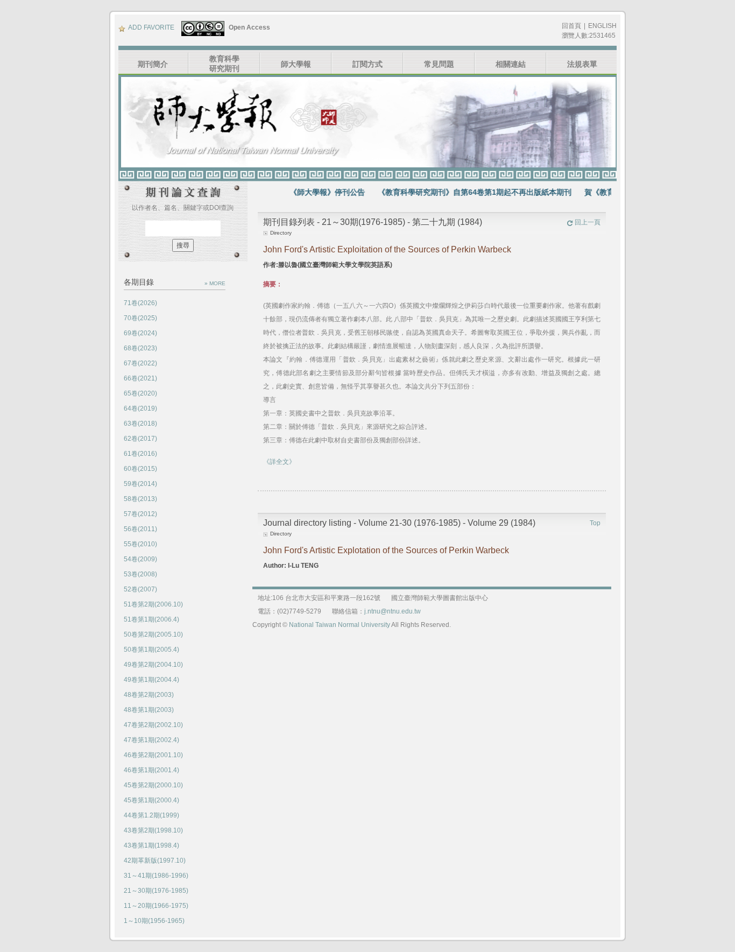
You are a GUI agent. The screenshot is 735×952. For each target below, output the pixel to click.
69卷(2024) (140, 333)
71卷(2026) (140, 303)
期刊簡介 (153, 64)
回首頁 (571, 26)
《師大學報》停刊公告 (310, 192)
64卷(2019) (140, 408)
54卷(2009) (140, 559)
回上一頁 (587, 222)
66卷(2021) (140, 378)
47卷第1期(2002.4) (151, 740)
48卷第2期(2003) (149, 695)
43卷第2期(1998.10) (153, 830)
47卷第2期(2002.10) (153, 725)
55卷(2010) (140, 544)
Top (595, 523)
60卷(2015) (140, 469)
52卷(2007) (140, 589)
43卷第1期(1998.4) (151, 845)
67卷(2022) (140, 363)
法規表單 (582, 64)
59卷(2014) (140, 484)
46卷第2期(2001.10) (153, 755)
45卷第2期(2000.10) (153, 785)
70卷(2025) (140, 318)
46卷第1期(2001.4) (151, 770)
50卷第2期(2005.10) (153, 634)
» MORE (214, 283)
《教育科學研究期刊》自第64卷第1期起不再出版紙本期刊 (457, 192)
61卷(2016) (140, 453)
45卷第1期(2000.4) (151, 800)
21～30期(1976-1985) (156, 890)
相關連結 (511, 64)
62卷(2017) (140, 438)
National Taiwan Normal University (339, 625)
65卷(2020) (140, 393)
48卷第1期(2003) (149, 710)
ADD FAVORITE (151, 27)
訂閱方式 (367, 64)
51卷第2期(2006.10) (153, 604)
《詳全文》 (279, 462)
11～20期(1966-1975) (156, 905)
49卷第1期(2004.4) (151, 679)
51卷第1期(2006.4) (151, 619)
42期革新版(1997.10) (155, 860)
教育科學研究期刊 (224, 63)
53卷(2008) (140, 574)
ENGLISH (602, 26)
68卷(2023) (140, 348)
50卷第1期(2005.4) (151, 649)
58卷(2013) (140, 499)
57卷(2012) (140, 514)
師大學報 (296, 64)
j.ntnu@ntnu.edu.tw (392, 611)
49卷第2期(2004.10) (153, 664)
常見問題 (439, 64)
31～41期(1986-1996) (156, 875)
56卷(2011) (140, 529)
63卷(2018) (140, 423)
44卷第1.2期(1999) (151, 815)
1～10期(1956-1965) (154, 921)
